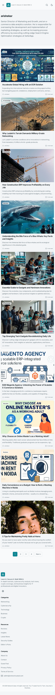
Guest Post (5, 664)
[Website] (3, 591)
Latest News (5, 637)
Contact (4, 660)
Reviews (4, 629)
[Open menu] (3, 5)
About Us (4, 655)
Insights (3, 633)
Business (4, 614)
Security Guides (6, 641)
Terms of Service (7, 671)
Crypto (3, 618)
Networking (5, 602)
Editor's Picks (6, 644)
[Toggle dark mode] (52, 5)
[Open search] (47, 5)
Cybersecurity (6, 606)
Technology (5, 610)
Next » (38, 554)
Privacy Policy (6, 668)
